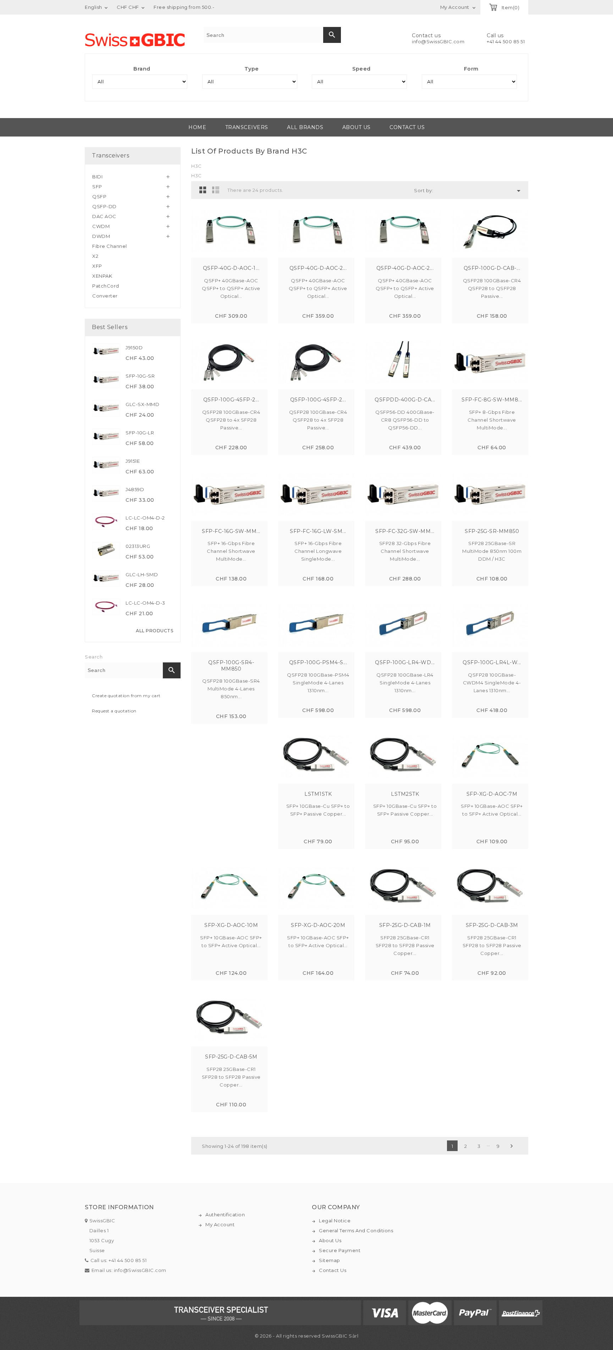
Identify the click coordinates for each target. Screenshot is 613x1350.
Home (197, 127)
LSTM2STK (405, 794)
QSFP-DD (104, 206)
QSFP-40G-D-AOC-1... (231, 268)
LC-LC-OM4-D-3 (145, 603)
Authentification (225, 1214)
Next (511, 1146)
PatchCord (105, 286)
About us (356, 127)
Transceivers (246, 127)
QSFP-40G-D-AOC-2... (318, 268)
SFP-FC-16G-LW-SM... (318, 531)
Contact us (407, 127)
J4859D (135, 489)
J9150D (134, 347)
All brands (305, 127)
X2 (95, 256)
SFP (97, 186)
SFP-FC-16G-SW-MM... (231, 531)
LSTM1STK (318, 794)
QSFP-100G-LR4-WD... (405, 662)
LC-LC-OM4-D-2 (145, 518)
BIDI (97, 176)
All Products (154, 630)
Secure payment (339, 1250)
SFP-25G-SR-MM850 (492, 531)
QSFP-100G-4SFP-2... (231, 399)
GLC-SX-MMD (142, 404)
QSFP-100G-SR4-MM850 (231, 665)
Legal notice (334, 1220)
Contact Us (332, 1270)
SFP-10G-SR (140, 376)
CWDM (101, 226)
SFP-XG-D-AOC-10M (231, 925)
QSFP (99, 196)
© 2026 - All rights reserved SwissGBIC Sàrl (307, 1336)
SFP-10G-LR (140, 432)
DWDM (101, 236)
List (215, 189)
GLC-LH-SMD (142, 574)
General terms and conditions (356, 1230)
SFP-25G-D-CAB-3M (492, 925)
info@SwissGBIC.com (438, 41)
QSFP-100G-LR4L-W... (492, 662)
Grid (202, 189)
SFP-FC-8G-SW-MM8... (492, 399)
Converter (105, 296)
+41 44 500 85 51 (506, 41)
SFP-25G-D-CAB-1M (405, 925)
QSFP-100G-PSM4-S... (318, 662)
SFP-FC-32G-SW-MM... (405, 531)
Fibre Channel (109, 246)
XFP (97, 266)
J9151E (133, 461)
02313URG (138, 546)
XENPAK (102, 276)
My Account (219, 1224)
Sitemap (329, 1260)
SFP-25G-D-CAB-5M (231, 1057)
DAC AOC (104, 216)
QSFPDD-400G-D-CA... (405, 399)
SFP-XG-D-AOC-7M (492, 794)
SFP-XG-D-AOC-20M (318, 925)
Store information (119, 1207)
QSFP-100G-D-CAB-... (492, 268)
